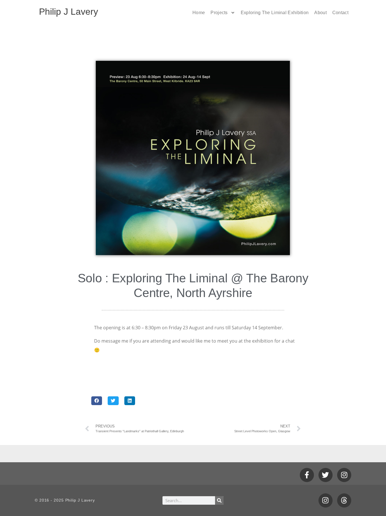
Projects (219, 12)
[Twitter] (325, 475)
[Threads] (344, 500)
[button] (96, 400)
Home (198, 12)
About (320, 12)
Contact (340, 12)
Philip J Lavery (68, 12)
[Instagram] (344, 475)
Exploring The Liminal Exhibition (275, 12)
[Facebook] (307, 475)
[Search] (219, 500)
